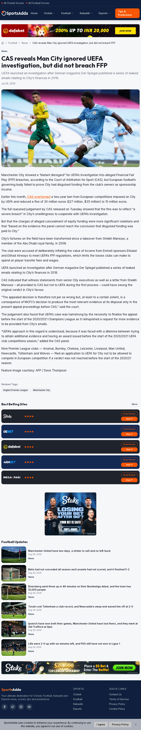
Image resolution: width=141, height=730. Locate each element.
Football (66, 13)
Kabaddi (85, 13)
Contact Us (115, 694)
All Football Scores (38, 3)
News (25, 42)
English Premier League (15, 390)
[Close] (135, 724)
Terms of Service (119, 699)
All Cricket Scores (14, 3)
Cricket (48, 13)
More (134, 404)
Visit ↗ (129, 419)
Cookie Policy (117, 708)
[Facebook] (4, 707)
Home (34, 13)
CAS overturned (38, 197)
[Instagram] (21, 707)
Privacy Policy (117, 703)
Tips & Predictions (125, 13)
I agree (101, 724)
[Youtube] (29, 707)
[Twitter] (13, 707)
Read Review (129, 414)
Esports (103, 13)
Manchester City (41, 390)
